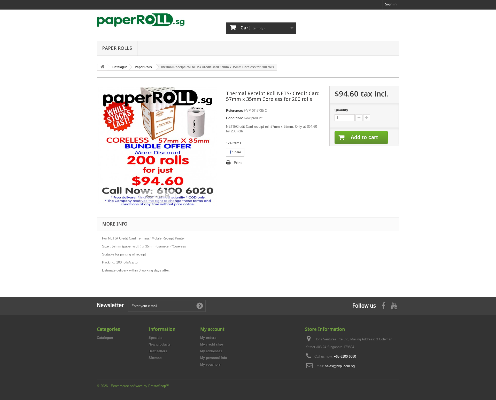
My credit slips (212, 344)
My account (212, 329)
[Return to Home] (102, 67)
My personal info (213, 358)
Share (236, 152)
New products (160, 344)
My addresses (211, 351)
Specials (155, 338)
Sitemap (155, 358)
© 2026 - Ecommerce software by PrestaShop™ (133, 386)
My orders (208, 338)
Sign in (391, 4)
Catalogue (105, 338)
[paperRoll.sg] (144, 20)
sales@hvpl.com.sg (340, 366)
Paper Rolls (117, 48)
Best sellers (158, 351)
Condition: (234, 118)
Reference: (234, 111)
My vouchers (210, 364)
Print (238, 163)
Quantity (341, 110)
